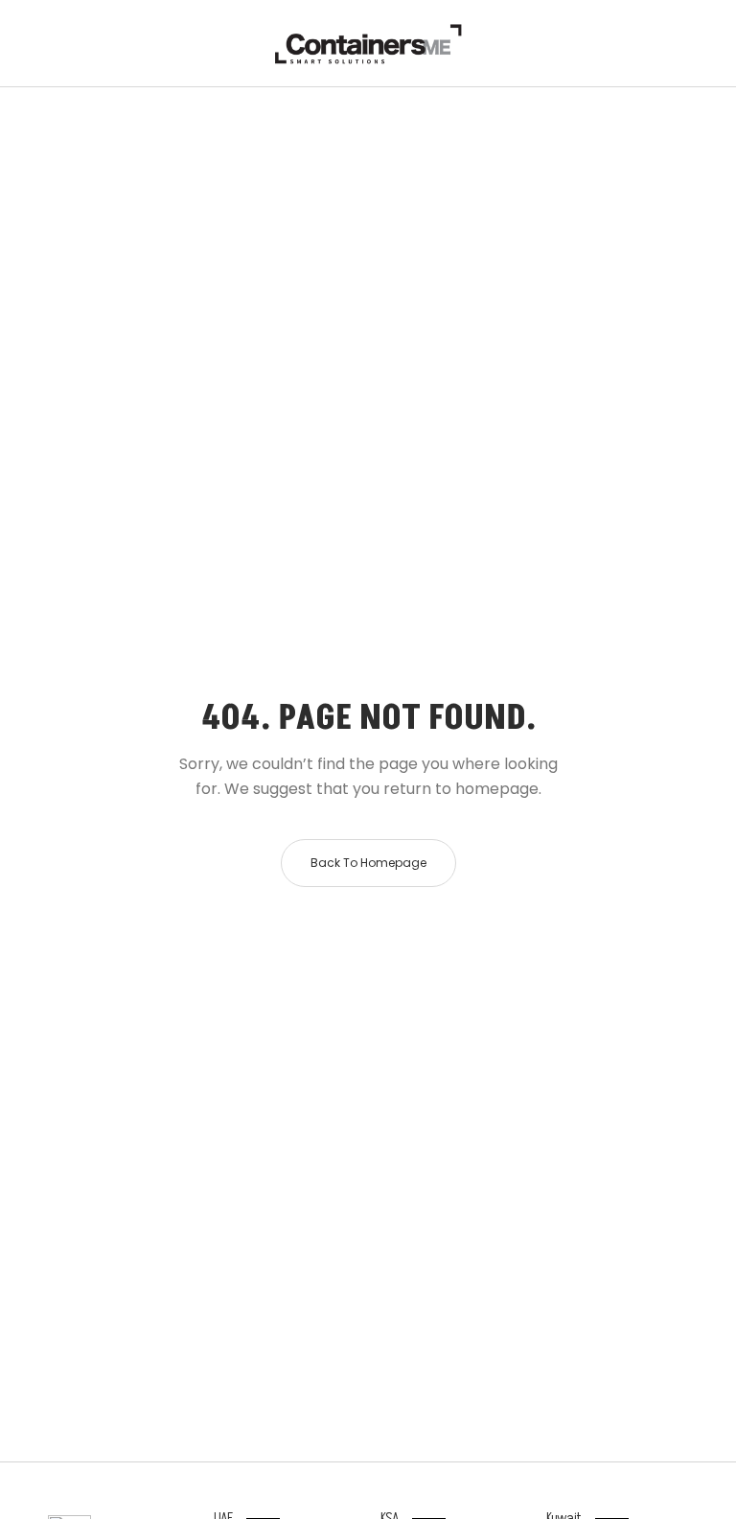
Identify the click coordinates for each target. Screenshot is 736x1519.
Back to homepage (368, 862)
